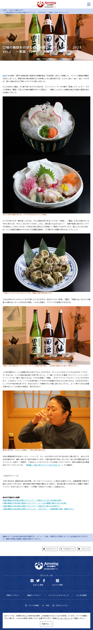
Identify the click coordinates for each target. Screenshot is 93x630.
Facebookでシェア (68, 549)
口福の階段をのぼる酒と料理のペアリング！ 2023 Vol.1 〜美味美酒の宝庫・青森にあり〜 (38, 509)
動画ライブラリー (34, 595)
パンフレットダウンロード (59, 595)
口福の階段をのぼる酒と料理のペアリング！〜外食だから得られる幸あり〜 (31, 506)
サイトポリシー (54, 623)
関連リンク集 (69, 623)
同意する (45, 624)
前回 (4, 75)
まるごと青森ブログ (16, 10)
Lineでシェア (85, 549)
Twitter (38, 580)
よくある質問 (81, 595)
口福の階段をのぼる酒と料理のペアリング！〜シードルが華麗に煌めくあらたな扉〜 (35, 503)
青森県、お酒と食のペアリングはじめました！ (44, 465)
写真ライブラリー (13, 595)
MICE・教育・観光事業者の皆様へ (32, 623)
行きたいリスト (62, 605)
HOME (5, 10)
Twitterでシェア (51, 549)
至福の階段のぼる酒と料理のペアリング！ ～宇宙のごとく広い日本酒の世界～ (32, 500)
